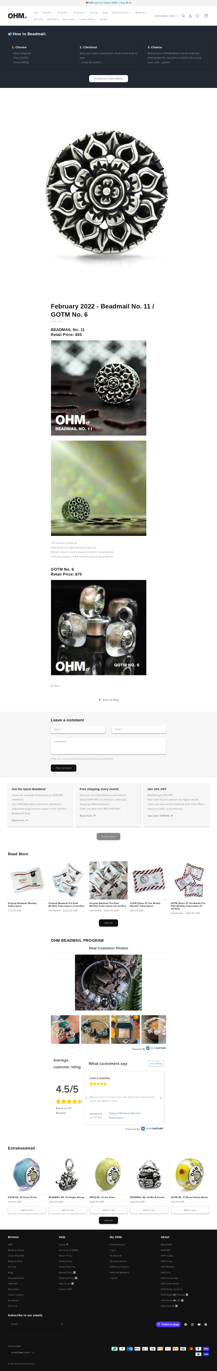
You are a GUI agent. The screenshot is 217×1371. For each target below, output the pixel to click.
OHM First (165, 1272)
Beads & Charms (16, 1250)
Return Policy (65, 1255)
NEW (10, 1244)
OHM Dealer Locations (172, 1289)
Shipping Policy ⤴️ (68, 1278)
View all (108, 922)
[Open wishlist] (197, 16)
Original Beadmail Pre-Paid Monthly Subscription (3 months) (66, 904)
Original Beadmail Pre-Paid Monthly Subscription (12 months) (107, 904)
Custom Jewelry (16, 1294)
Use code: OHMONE (159, 815)
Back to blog (111, 700)
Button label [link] (108, 836)
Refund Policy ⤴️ (67, 1272)
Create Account (117, 1244)
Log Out (114, 1278)
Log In (113, 1250)
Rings (10, 1272)
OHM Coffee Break (170, 1283)
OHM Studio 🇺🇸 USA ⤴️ (172, 1300)
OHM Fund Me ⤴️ (169, 1306)
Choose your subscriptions (108, 78)
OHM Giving (166, 1261)
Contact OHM (65, 1289)
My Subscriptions (118, 1261)
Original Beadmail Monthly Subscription (22, 904)
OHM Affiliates (168, 1266)
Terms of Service (67, 1266)
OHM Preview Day (169, 1278)
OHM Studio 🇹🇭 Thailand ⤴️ (174, 1294)
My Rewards (116, 1255)
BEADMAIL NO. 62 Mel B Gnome (147, 1197)
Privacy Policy (66, 1261)
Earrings (12, 1266)
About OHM (166, 1244)
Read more (18, 820)
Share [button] (57, 685)
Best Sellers (14, 1289)
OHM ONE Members (119, 1272)
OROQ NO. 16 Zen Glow (102, 1197)
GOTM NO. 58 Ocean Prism (22, 1197)
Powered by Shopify (26, 1364)
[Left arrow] (86, 1098)
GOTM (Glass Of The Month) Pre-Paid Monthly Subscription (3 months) (188, 906)
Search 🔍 (64, 1244)
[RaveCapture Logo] (156, 1049)
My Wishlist (13, 1300)
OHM (16, 1364)
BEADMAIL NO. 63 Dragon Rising (66, 1197)
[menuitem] (35, 12)
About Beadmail (16, 1278)
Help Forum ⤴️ (66, 1283)
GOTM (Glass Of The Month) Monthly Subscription (145, 904)
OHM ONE (12, 1283)
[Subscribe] (61, 1324)
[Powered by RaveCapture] (152, 1129)
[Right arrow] (160, 1098)
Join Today (156, 1063)
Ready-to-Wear (15, 1261)
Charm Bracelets (16, 1255)
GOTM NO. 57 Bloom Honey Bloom (189, 1197)
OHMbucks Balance (119, 1266)
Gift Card (12, 1306)
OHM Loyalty (167, 1255)
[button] (183, 15)
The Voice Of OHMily (69, 1250)
